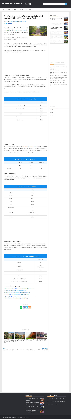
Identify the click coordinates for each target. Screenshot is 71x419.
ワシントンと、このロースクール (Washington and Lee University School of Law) (20, 296)
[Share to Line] (21, 307)
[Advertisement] (25, 64)
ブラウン (56, 404)
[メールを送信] (11, 24)
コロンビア (52, 401)
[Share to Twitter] (26, 307)
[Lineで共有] (5, 24)
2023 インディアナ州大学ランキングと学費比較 (58, 75)
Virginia (16, 21)
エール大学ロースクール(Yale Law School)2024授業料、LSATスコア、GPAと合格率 (9, 341)
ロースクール (20, 21)
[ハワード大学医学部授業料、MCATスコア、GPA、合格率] (41, 335)
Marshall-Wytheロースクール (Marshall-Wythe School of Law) (16, 298)
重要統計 (51, 112)
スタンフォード (50, 398)
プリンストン (61, 398)
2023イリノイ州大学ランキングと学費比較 (57, 82)
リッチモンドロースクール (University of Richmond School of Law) (17, 292)
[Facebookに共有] (9, 24)
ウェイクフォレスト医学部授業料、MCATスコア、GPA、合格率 (20, 340)
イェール (57, 401)
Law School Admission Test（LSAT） (30, 146)
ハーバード (56, 398)
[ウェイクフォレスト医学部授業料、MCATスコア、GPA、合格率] (20, 335)
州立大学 (51, 109)
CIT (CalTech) (62, 401)
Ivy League (52, 114)
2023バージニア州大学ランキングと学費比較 (30, 340)
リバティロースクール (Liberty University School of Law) (15, 290)
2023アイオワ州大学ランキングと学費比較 (57, 80)
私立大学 (24, 21)
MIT (48, 401)
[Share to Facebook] (24, 307)
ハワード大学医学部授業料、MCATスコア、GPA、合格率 (41, 340)
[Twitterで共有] (7, 24)
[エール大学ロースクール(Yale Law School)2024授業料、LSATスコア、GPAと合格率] (9, 335)
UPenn (52, 404)
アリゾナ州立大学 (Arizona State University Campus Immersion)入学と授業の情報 (56, 37)
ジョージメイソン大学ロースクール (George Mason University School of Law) (19, 288)
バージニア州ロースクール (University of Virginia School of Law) (17, 294)
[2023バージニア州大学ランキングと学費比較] (31, 335)
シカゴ (48, 404)
